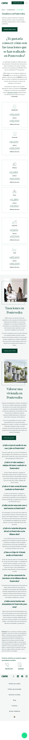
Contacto (21, 668)
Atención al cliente (14, 694)
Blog (14, 700)
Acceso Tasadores (14, 711)
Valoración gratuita (9, 438)
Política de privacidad (14, 689)
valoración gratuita (12, 92)
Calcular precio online (17, 2)
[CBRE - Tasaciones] (5, 3)
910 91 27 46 (9, 668)
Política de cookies (14, 683)
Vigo (10, 516)
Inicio (3, 9)
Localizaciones (11, 9)
